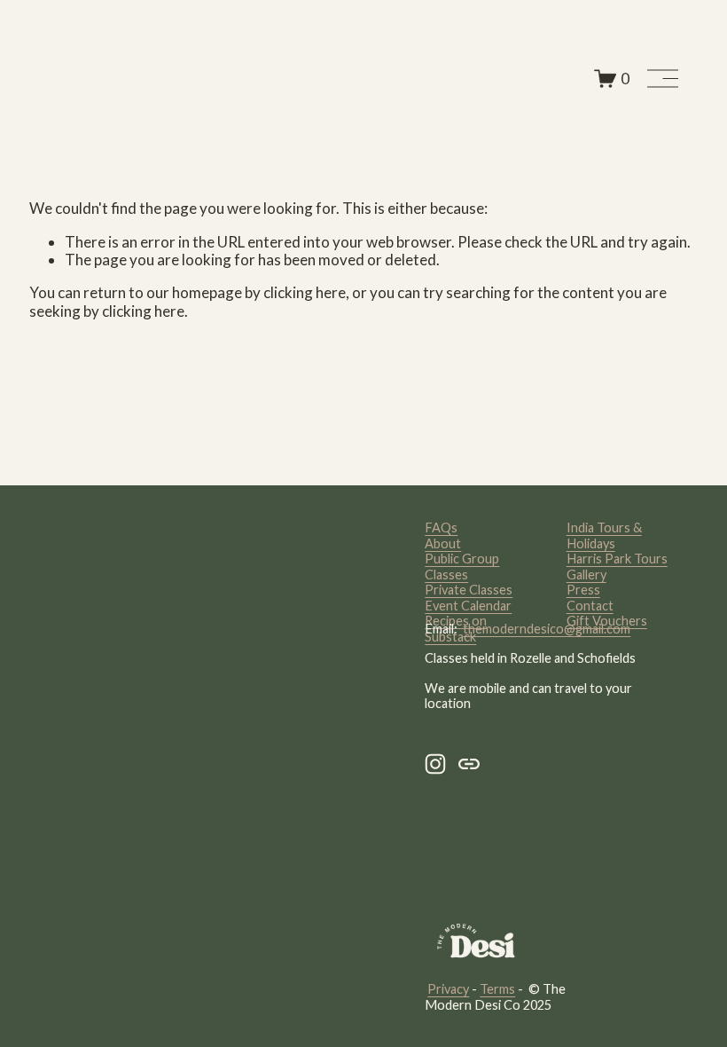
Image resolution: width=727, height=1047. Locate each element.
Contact (590, 605)
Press (583, 589)
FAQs (441, 527)
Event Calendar (468, 605)
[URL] (469, 764)
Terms (497, 988)
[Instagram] (435, 764)
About (443, 543)
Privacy (448, 988)
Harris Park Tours (617, 558)
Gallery (586, 574)
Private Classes (468, 589)
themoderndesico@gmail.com (546, 628)
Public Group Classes (462, 566)
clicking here (304, 292)
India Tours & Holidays (604, 535)
